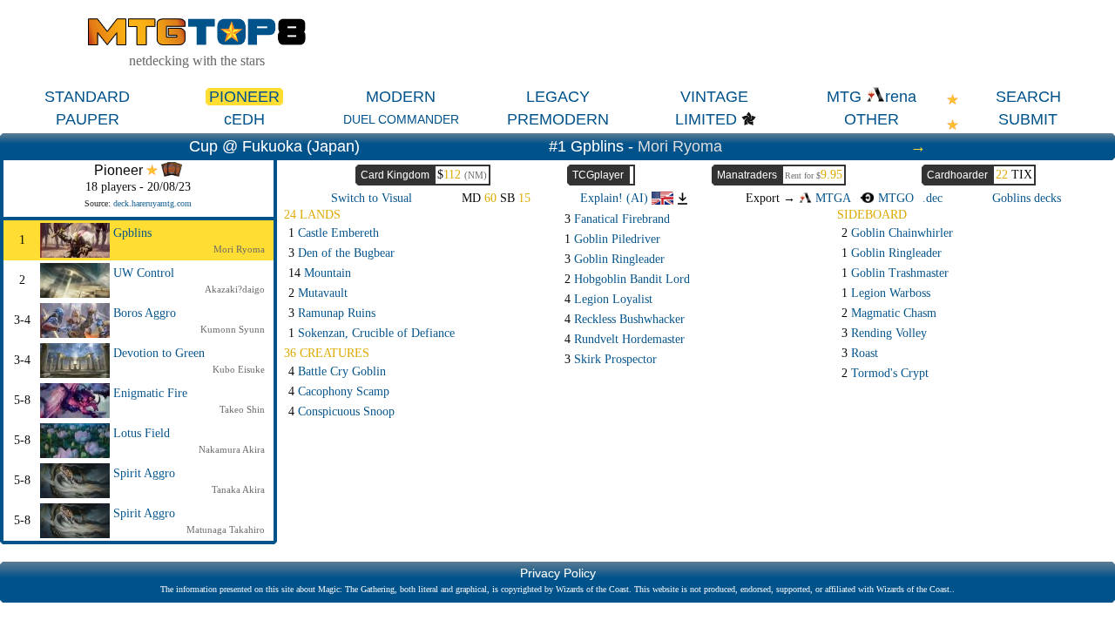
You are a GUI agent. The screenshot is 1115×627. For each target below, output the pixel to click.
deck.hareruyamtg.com (152, 203)
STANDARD (87, 96)
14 (319, 273)
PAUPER (87, 119)
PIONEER (244, 96)
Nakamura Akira (232, 449)
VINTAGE (714, 96)
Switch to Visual (371, 198)
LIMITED (706, 119)
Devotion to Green (159, 353)
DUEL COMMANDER (401, 119)
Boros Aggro (144, 313)
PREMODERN (558, 119)
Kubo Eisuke (239, 369)
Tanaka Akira (238, 489)
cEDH (244, 119)
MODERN (401, 96)
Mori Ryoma (680, 146)
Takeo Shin (242, 409)
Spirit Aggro (144, 473)
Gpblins (132, 232)
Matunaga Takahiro (225, 529)
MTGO (894, 198)
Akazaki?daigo (235, 289)
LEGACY (558, 96)
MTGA (831, 198)
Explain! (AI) (616, 198)
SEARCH (1028, 96)
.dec (932, 198)
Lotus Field (141, 433)
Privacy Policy (558, 573)
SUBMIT (1028, 119)
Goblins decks (1026, 198)
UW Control (143, 273)
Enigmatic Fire (150, 393)
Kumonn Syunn (232, 329)
